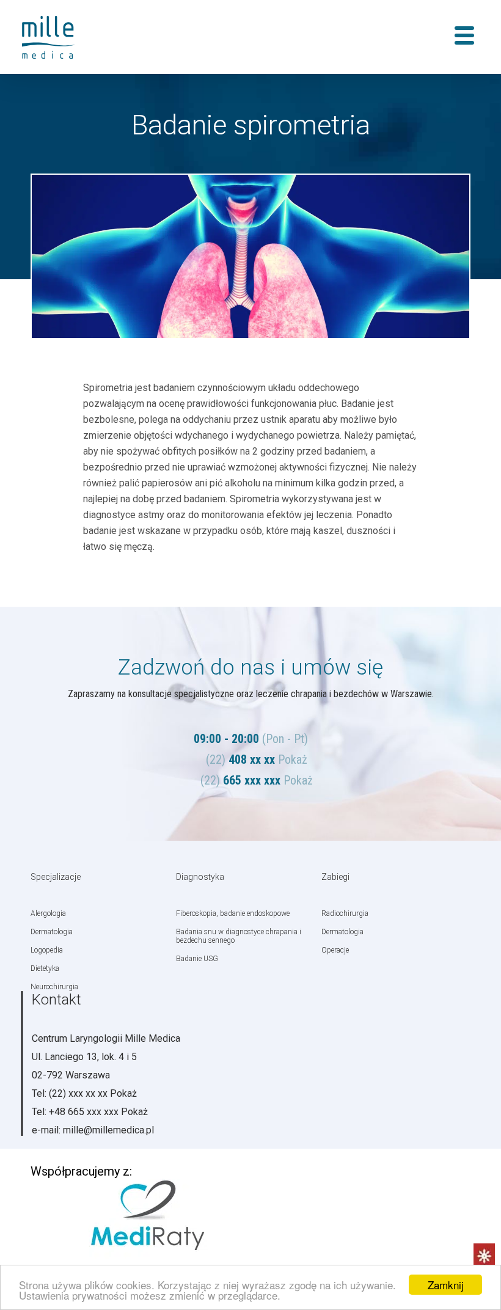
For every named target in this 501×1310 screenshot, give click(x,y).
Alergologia (48, 913)
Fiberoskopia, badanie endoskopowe (233, 913)
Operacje (335, 950)
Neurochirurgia (54, 986)
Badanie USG (197, 958)
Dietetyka (45, 968)
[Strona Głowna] (58, 37)
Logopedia (47, 950)
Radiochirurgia (344, 913)
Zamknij (446, 1284)
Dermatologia (52, 932)
